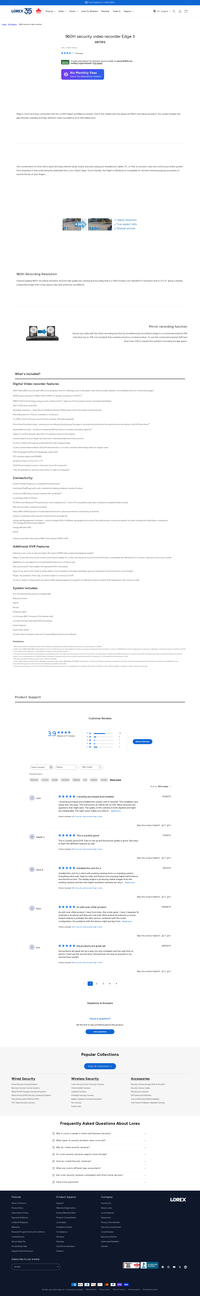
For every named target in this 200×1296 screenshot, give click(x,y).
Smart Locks (76, 1106)
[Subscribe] (57, 1266)
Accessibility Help (19, 1246)
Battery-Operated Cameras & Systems (86, 1099)
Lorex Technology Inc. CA (58, 1290)
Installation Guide (64, 1227)
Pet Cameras (76, 1103)
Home (4, 24)
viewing (76, 780)
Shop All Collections (98, 1066)
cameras (65, 780)
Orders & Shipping (20, 1222)
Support (60, 1203)
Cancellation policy (150, 1289)
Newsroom (106, 1217)
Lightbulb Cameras (78, 1092)
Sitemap (60, 1241)
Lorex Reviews (107, 1232)
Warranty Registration (66, 1208)
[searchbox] (38, 767)
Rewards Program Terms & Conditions (28, 1232)
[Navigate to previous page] (83, 983)
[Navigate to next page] (116, 983)
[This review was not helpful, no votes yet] (168, 825)
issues (55, 780)
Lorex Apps (61, 1222)
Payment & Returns (20, 1217)
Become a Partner (109, 1237)
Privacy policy (104, 1289)
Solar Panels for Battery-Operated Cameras (148, 1103)
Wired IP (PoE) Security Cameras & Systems (29, 1092)
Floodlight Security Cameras (82, 1095)
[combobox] (66, 767)
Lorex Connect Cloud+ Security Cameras (87, 1084)
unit (85, 780)
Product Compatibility (66, 1217)
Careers (104, 1246)
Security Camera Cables (140, 1088)
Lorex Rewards (107, 1213)
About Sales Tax (19, 1241)
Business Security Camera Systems (26, 1088)
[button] (50, 11)
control (45, 780)
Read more (116, 811)
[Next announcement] (187, 2)
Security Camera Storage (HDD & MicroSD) (148, 1084)
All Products (12, 24)
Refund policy (91, 1289)
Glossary (60, 1237)
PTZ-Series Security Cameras (23, 1103)
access (104, 780)
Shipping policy (134, 1289)
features (34, 780)
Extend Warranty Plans (66, 1213)
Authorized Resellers (110, 1241)
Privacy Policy (17, 1208)
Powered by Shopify (75, 1290)
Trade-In (60, 1251)
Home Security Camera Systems (24, 1084)
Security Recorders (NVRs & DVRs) (25, 1099)
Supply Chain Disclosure (22, 1251)
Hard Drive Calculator (65, 1246)
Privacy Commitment (110, 1222)
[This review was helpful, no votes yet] (163, 825)
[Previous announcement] (13, 2)
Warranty (16, 1227)
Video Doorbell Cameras (80, 1088)
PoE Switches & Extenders (141, 1095)
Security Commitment (111, 1227)
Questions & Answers (100, 1003)
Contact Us (106, 1203)
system (94, 780)
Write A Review (143, 741)
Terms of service (119, 1289)
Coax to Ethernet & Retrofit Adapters (145, 1099)
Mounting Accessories (139, 1092)
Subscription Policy (20, 1213)
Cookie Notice (18, 1237)
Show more (115, 780)
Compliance (61, 1232)
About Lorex (106, 1208)
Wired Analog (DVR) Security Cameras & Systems (31, 1095)
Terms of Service (19, 1203)
